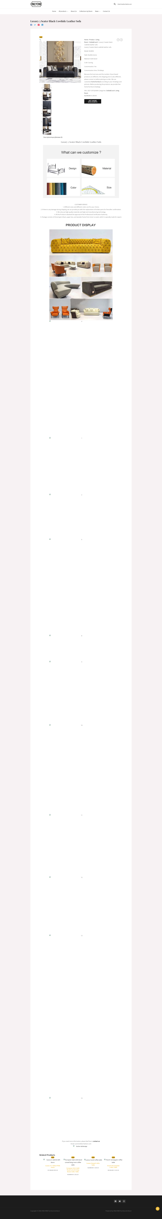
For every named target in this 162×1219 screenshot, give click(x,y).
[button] (115, 4)
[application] (67, 11)
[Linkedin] (42, 25)
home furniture (96, 82)
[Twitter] (35, 25)
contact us (96, 1141)
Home (86, 40)
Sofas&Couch (93, 42)
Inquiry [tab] (53, 137)
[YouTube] (119, 1201)
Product (91, 40)
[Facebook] (31, 25)
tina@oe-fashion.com (126, 4)
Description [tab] (47, 137)
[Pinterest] (38, 25)
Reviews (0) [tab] (58, 137)
